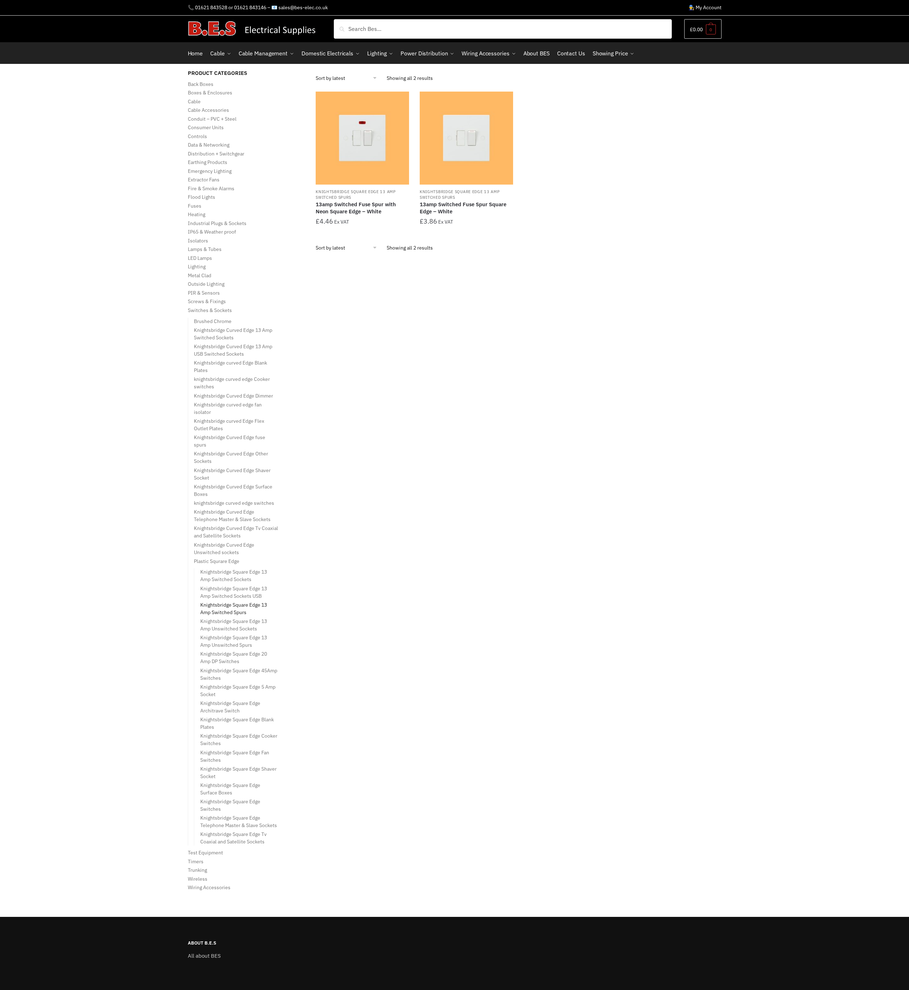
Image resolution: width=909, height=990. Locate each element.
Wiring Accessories (209, 887)
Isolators (198, 240)
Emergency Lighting (210, 171)
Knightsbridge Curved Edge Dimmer (233, 396)
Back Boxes (200, 84)
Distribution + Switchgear (216, 154)
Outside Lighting (206, 284)
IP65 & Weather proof (212, 232)
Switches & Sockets (210, 310)
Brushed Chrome (213, 321)
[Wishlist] (398, 102)
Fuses (194, 206)
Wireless (197, 879)
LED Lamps (200, 258)
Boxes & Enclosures (210, 92)
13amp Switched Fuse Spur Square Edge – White (463, 208)
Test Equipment (205, 852)
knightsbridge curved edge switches (234, 503)
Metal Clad (199, 275)
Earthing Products (207, 162)
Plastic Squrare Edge (216, 561)
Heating (196, 214)
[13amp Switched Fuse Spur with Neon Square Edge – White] (362, 138)
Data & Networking (208, 145)
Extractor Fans (203, 179)
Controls (197, 136)
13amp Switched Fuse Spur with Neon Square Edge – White (356, 208)
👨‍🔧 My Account (705, 7)
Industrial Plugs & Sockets (217, 223)
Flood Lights (201, 197)
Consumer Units (206, 127)
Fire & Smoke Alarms (211, 188)
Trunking (197, 870)
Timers (195, 861)
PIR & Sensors (204, 293)
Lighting (197, 266)
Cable (194, 101)
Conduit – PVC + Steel (212, 119)
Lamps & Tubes (205, 249)
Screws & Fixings (207, 301)
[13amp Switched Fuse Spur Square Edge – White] (466, 138)
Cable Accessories (208, 110)
